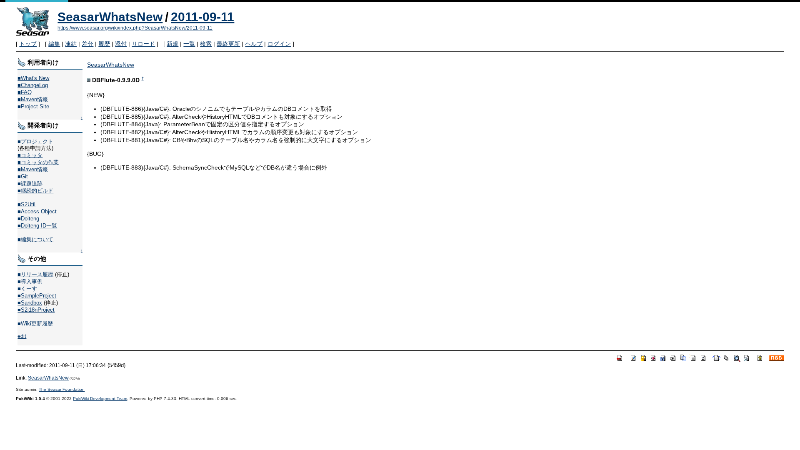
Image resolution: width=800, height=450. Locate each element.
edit (22, 336)
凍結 (71, 43)
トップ (28, 43)
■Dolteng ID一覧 (37, 225)
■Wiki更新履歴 (35, 323)
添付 (121, 43)
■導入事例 (30, 281)
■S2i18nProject (36, 310)
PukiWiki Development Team (100, 398)
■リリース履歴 (35, 274)
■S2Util (26, 204)
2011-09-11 (202, 17)
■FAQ (25, 92)
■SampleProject (37, 295)
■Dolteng (28, 218)
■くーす (27, 288)
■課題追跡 (30, 183)
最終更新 (228, 43)
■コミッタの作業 (38, 162)
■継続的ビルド (35, 191)
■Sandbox (30, 303)
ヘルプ (253, 43)
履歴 (104, 43)
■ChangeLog (33, 85)
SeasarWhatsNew (110, 17)
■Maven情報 (33, 99)
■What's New (33, 78)
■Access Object (37, 211)
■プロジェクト (35, 141)
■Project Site (33, 106)
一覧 (189, 43)
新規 (172, 43)
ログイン (279, 43)
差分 (87, 43)
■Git (23, 176)
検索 (206, 43)
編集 (54, 43)
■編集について (35, 239)
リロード (143, 43)
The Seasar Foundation (62, 389)
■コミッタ (30, 155)
